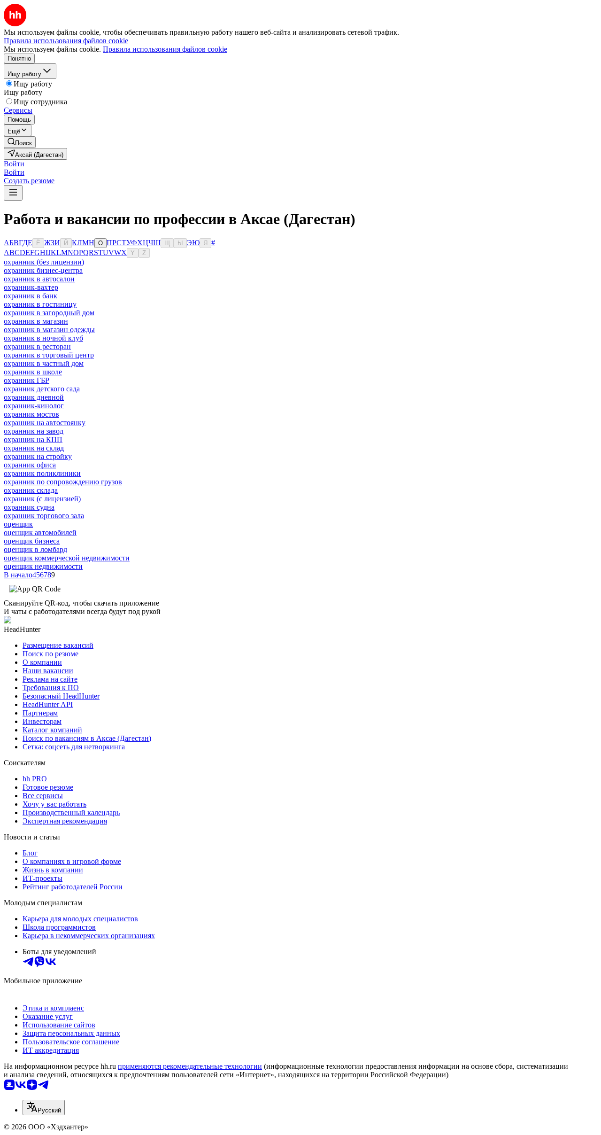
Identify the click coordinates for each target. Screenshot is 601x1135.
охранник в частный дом (44, 363)
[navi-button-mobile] (13, 193)
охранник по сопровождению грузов (63, 482)
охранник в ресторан (37, 346)
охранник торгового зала (44, 516)
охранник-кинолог (34, 406)
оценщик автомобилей (40, 532)
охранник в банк (30, 296)
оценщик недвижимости (43, 566)
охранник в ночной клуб (43, 338)
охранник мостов (31, 414)
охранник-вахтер (31, 287)
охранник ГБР (26, 380)
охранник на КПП (33, 439)
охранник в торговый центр (49, 355)
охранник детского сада (42, 389)
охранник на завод (33, 431)
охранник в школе (33, 372)
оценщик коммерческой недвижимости (67, 558)
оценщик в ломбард (35, 549)
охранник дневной (34, 397)
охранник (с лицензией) (42, 499)
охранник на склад (34, 448)
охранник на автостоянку (44, 423)
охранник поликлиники (42, 473)
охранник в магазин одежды (49, 330)
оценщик (18, 524)
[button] (14, 164)
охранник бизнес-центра (43, 270)
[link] (20, 142)
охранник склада (31, 490)
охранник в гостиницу (40, 304)
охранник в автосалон (39, 279)
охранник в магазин (36, 321)
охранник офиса (30, 465)
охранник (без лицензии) (44, 262)
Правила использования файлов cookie (165, 49)
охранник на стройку (38, 456)
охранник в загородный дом (49, 313)
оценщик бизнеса (32, 541)
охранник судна (29, 507)
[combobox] (44, 1107)
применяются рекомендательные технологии (190, 1066)
